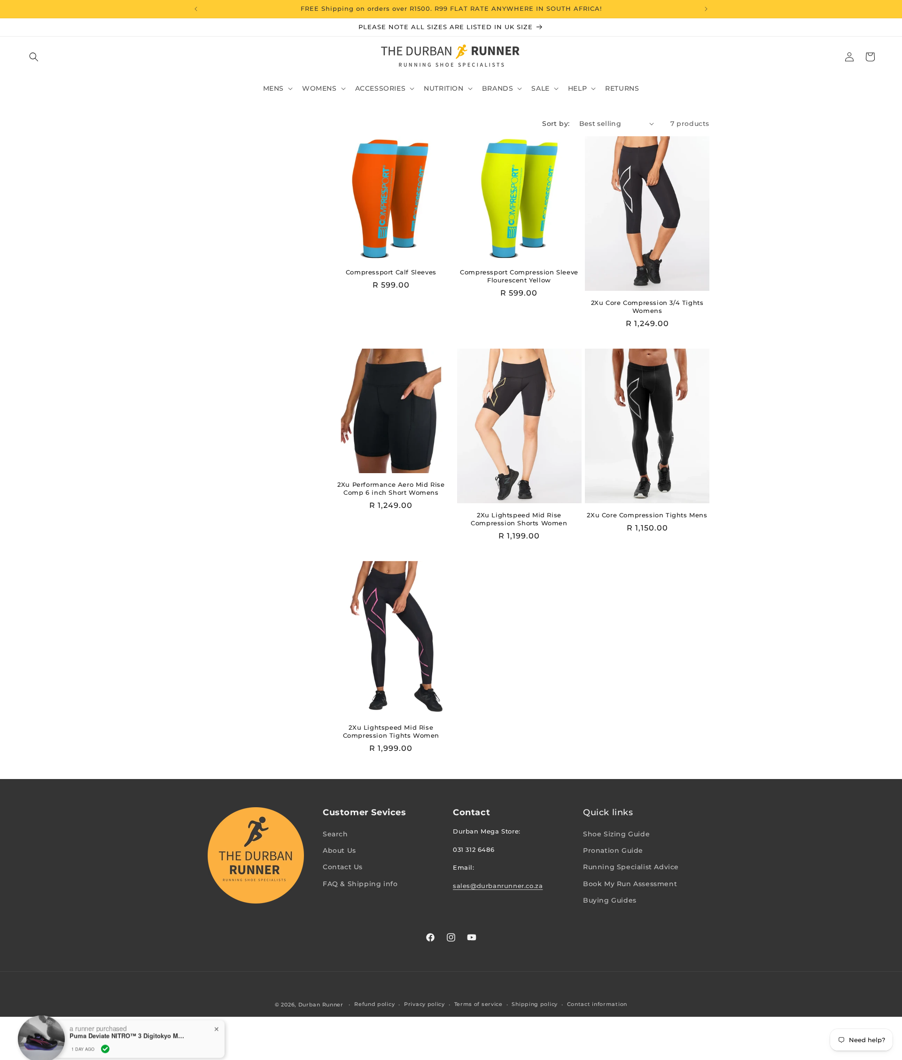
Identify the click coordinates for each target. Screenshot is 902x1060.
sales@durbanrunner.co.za (498, 885)
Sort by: (555, 123)
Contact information (597, 1004)
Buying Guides (610, 900)
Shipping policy (535, 1004)
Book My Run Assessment (630, 884)
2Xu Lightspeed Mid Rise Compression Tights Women (391, 731)
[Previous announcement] (196, 9)
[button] (33, 57)
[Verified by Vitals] (105, 1037)
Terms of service (478, 1004)
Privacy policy (424, 1004)
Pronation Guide (613, 850)
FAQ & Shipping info (360, 884)
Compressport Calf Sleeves (391, 272)
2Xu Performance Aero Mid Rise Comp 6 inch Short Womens (390, 488)
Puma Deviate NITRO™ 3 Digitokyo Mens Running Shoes (128, 1024)
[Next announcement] (706, 9)
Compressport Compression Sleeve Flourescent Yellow (519, 276)
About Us (339, 850)
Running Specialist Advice (631, 867)
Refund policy (374, 1004)
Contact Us (343, 867)
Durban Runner (320, 1004)
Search (335, 834)
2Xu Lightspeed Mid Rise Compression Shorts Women (519, 519)
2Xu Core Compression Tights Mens (647, 515)
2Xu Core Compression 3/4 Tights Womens (647, 306)
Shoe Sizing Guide (616, 834)
